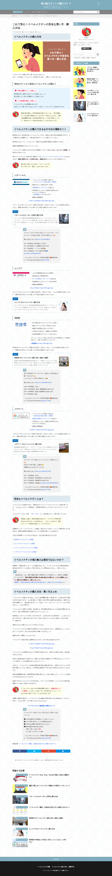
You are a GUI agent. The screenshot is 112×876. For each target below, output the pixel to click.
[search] (97, 12)
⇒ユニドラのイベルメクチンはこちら (41, 288)
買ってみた (44, 12)
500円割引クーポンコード (40, 187)
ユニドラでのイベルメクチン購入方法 (27, 302)
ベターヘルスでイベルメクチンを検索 (25, 548)
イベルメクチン (27, 12)
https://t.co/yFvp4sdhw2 (42, 239)
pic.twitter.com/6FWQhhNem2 (49, 483)
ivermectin (39, 32)
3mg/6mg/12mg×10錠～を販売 (43, 416)
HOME (15, 16)
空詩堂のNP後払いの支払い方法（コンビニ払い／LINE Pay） (47, 841)
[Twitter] (34, 751)
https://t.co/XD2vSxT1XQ (43, 471)
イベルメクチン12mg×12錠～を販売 (45, 182)
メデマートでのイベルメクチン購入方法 (28, 444)
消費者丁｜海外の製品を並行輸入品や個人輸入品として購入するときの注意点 (38, 582)
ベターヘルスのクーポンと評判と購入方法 (28, 215)
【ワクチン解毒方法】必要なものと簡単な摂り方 (93, 69)
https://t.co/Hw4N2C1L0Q (43, 382)
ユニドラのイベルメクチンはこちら (42, 648)
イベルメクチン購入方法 (24, 15)
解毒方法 (71, 867)
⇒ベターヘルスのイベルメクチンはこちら (41, 201)
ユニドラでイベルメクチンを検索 (24, 543)
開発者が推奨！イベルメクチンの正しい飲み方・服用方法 (93, 80)
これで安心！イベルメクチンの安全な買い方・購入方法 (44, 15)
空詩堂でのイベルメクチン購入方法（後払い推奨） (31, 358)
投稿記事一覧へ (86, 48)
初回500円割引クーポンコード (41, 418)
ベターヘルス (34, 514)
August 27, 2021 (46, 400)
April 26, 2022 (45, 260)
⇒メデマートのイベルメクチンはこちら (41, 430)
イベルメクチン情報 (44, 867)
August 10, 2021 (46, 738)
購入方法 (34, 12)
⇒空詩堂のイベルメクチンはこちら (41, 343)
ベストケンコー (46, 156)
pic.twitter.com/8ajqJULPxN (32, 253)
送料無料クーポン (39, 194)
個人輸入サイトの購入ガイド (56, 3)
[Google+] (48, 751)
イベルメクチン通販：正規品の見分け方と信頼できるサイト (37, 743)
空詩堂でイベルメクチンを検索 (23, 539)
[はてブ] (63, 751)
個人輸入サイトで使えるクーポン (52, 7)
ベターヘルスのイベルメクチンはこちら (42, 644)
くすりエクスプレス (58, 156)
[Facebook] (20, 751)
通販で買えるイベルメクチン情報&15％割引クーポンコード (49, 785)
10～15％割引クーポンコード (41, 279)
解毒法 (39, 12)
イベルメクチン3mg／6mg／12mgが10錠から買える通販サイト (49, 776)
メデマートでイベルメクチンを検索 (25, 552)
